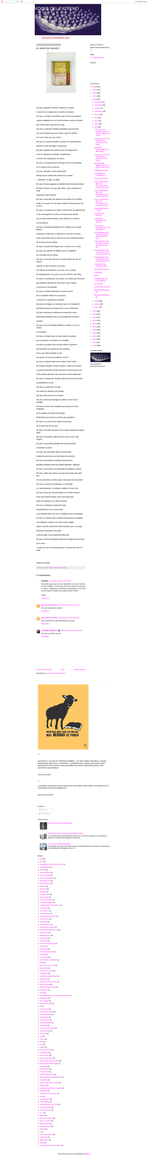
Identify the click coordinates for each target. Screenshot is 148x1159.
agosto (97, 114)
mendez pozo (44, 1020)
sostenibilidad (45, 1102)
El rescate (43, 941)
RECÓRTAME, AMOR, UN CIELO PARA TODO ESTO (102, 165)
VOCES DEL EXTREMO (57, 8)
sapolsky (43, 1085)
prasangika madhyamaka (49, 1063)
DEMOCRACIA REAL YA (49, 930)
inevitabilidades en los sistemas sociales (54, 995)
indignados (44, 990)
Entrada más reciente (44, 669)
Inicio (63, 669)
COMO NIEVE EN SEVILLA (50, 905)
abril (96, 127)
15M (41, 859)
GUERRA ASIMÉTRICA (48, 976)
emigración (44, 949)
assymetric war (45, 881)
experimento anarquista (48, 960)
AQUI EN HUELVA (101, 178)
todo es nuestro (45, 1121)
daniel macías (45, 924)
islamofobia (44, 998)
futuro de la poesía (46, 971)
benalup (43, 886)
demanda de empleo (47, 927)
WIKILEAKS (44, 1140)
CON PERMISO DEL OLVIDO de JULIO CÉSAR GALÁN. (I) (102, 259)
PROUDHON (44, 1069)
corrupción (43, 908)
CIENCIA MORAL (46, 900)
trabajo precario (45, 1126)
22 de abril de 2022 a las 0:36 (68, 618)
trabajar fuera (44, 1123)
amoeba (43, 870)
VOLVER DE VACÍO (101, 269)
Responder (45, 598)
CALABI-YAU (44, 894)
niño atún (43, 1033)
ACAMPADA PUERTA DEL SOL (51, 864)
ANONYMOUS (45, 872)
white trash (44, 1137)
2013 (95, 336)
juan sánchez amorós (49, 605)
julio (96, 118)
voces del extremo (46, 1134)
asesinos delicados (47, 878)
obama (42, 1039)
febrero (97, 304)
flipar (41, 962)
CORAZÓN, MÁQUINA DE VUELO (100, 220)
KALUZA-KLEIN (45, 1003)
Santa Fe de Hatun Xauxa (49, 1083)
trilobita (42, 1129)
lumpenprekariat (45, 1014)
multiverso (43, 1025)
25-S (41, 861)
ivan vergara (44, 1001)
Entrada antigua (79, 669)
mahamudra (44, 1017)
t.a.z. (41, 1113)
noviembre (98, 105)
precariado (43, 1066)
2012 (95, 339)
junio (96, 121)
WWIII (42, 1143)
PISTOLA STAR (45, 1050)
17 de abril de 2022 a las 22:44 (60, 581)
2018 (95, 320)
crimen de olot (45, 913)
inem (41, 992)
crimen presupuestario (48, 916)
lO (40, 1006)
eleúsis (42, 946)
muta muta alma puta (47, 1028)
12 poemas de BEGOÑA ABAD (59, 844)
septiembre (98, 111)
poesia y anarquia (46, 1058)
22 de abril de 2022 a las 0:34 (68, 605)
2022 (95, 99)
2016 (95, 327)
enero (96, 307)
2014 (95, 333)
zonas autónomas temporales (50, 1145)
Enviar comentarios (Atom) (56, 673)
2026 (95, 87)
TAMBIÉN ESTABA (101, 170)
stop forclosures (45, 1110)
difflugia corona (45, 935)
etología (43, 954)
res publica (44, 1080)
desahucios (44, 932)
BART (96, 275)
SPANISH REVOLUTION (49, 1104)
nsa (41, 1036)
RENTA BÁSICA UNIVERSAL (50, 1077)
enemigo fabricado (46, 952)
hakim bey (43, 979)
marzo (96, 301)
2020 (95, 314)
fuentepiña (43, 968)
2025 (95, 90)
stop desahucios (45, 1107)
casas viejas (44, 897)
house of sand (45, 984)
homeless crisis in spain (48, 982)
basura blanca (45, 883)
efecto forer (44, 938)
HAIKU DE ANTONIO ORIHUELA (60, 823)
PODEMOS (44, 1053)
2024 (95, 93)
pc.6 (41, 1044)
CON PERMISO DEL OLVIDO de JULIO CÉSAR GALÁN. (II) (102, 252)
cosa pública (44, 911)
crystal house (44, 919)
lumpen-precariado (46, 1012)
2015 (95, 330)
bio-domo (43, 889)
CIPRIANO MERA (46, 902)
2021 (95, 311)
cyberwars (43, 922)
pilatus (42, 1047)
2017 (95, 324)
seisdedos (43, 1091)
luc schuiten (44, 1009)
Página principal (98, 58)
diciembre (98, 102)
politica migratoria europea (49, 1061)
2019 (95, 317)
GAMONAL (44, 973)
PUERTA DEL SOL (46, 1074)
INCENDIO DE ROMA (48, 987)
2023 (95, 96)
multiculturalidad (46, 1023)
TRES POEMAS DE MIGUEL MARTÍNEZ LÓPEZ (66, 833)
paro (41, 1042)
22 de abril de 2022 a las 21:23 (72, 630)
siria (41, 1096)
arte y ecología (45, 875)
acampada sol (45, 867)
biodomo (43, 892)
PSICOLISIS (44, 1072)
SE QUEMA (98, 284)
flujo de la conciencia (47, 965)
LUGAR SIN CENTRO (102, 287)
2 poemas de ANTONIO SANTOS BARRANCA (102, 227)
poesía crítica (44, 1055)
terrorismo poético (46, 1118)
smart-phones (45, 1099)
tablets (42, 1115)
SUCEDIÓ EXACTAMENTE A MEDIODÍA (101, 149)
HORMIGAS (98, 272)
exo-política (44, 957)
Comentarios (45, 813)
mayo (96, 124)
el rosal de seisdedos (47, 943)
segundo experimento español (50, 1088)
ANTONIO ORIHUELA (49, 630)
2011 (94, 342)
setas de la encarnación (48, 1093)
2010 (95, 345)
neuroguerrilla (45, 1031)
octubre (97, 108)
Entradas (43, 809)
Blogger (87, 1154)
